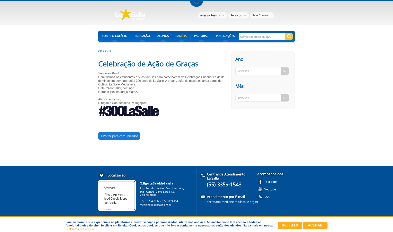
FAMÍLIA (181, 36)
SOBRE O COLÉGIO (114, 36)
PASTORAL (201, 36)
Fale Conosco (261, 15)
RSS (267, 197)
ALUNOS (163, 36)
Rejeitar (290, 225)
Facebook (270, 182)
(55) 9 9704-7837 (149, 201)
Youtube (270, 189)
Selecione (243, 70)
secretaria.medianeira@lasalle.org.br (232, 202)
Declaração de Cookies (79, 229)
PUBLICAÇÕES (225, 36)
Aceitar (315, 225)
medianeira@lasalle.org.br (155, 205)
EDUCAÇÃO (142, 36)
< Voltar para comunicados (119, 136)
